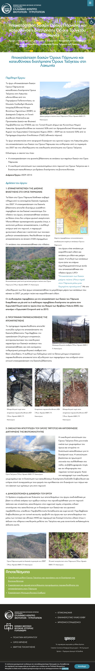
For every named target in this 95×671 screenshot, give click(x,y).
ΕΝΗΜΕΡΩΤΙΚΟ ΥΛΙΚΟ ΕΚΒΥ (71, 617)
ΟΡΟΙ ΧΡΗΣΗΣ (20, 642)
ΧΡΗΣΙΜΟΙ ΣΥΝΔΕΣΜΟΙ (69, 622)
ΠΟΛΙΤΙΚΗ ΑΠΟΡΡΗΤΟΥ (25, 637)
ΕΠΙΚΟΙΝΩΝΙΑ (65, 613)
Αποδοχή (82, 666)
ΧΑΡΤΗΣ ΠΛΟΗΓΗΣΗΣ (24, 647)
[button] (92, 22)
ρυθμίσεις (65, 668)
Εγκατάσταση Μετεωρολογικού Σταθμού (26, 593)
